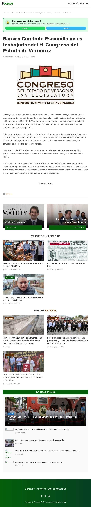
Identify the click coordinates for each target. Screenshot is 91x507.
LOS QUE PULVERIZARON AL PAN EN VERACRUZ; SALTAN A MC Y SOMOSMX (47, 451)
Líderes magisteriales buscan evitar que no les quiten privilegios (23, 298)
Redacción (9, 57)
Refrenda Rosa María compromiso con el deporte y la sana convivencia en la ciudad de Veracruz (22, 377)
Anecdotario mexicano (60, 243)
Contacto (41, 489)
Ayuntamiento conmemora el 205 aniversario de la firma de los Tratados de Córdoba (42, 418)
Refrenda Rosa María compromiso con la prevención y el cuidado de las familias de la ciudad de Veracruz (67, 341)
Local (8, 243)
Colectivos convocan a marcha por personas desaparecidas (40, 440)
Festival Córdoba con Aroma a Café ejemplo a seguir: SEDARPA (23, 264)
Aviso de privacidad (57, 489)
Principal (10, 277)
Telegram (66, 28)
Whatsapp (30, 489)
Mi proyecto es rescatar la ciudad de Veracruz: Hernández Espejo (42, 429)
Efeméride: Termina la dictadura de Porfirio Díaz (67, 264)
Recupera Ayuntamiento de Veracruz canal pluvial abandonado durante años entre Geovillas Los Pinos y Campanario (22, 341)
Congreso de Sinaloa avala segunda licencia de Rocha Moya (39, 462)
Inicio (4, 13)
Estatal (10, 13)
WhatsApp (25, 28)
